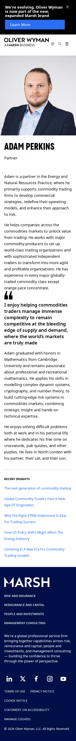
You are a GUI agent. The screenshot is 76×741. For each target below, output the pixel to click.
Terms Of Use (14, 691)
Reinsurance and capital (24, 605)
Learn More (20, 24)
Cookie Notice (15, 701)
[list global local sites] (53, 44)
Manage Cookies (17, 719)
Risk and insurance (20, 596)
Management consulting (24, 623)
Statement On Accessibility (26, 710)
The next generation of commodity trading (37, 488)
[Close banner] (68, 7)
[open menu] (67, 44)
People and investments (24, 614)
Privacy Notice (42, 691)
